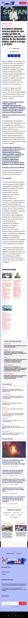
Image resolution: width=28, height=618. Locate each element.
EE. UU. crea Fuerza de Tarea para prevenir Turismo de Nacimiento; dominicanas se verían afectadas (13, 415)
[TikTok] (12, 616)
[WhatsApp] (19, 55)
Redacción (16, 48)
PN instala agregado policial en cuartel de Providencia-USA (15, 346)
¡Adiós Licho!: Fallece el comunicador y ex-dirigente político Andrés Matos (13, 433)
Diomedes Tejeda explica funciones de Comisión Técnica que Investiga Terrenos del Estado (15, 377)
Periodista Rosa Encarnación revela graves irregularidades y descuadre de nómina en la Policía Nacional (13, 480)
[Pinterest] (15, 55)
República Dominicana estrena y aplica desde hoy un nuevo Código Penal (13, 489)
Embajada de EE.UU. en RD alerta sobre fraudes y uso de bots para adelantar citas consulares (7, 535)
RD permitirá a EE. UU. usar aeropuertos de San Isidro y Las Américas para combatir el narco (7, 321)
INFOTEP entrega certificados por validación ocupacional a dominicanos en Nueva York (15, 353)
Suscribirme (22, 603)
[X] (12, 55)
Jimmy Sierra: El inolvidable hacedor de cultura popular (12, 403)
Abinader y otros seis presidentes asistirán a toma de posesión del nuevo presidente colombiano (13, 471)
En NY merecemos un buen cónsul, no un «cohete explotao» (12, 421)
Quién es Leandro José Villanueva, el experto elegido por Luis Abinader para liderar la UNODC (17, 288)
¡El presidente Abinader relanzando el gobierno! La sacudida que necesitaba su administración (13, 390)
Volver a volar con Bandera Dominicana (12, 409)
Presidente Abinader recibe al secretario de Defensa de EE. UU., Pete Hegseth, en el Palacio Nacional (7, 289)
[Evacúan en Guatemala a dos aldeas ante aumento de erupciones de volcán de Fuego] (14, 449)
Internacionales (8, 365)
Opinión (4, 387)
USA (3, 424)
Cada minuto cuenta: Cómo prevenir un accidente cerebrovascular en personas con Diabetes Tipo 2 (15, 361)
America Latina (7, 23)
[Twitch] (15, 616)
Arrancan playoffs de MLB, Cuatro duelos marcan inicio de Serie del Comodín (20, 534)
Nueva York (7, 343)
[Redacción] (10, 48)
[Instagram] (9, 616)
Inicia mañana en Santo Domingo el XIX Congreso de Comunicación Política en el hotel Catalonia (13, 397)
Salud (5, 357)
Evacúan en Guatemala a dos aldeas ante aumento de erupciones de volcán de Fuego (13, 462)
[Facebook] (9, 55)
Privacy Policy (14, 606)
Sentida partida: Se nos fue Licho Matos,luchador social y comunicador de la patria (13, 427)
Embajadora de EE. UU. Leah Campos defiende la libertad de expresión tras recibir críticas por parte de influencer (13, 499)
